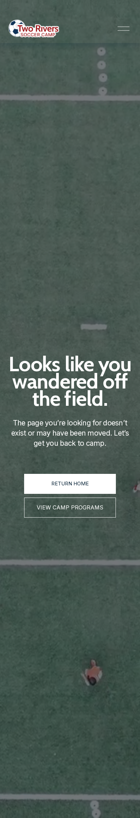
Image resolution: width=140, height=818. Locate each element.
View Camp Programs (70, 507)
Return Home (70, 484)
